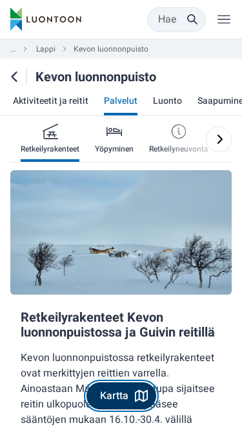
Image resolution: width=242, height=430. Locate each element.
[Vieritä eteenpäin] (219, 139)
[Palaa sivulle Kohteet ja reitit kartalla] (14, 77)
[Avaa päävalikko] (223, 19)
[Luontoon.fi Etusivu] (45, 19)
